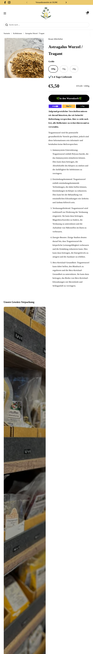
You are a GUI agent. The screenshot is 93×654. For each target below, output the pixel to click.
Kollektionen (17, 33)
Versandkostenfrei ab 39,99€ (46, 2)
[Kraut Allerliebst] (46, 13)
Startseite (7, 33)
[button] (87, 13)
